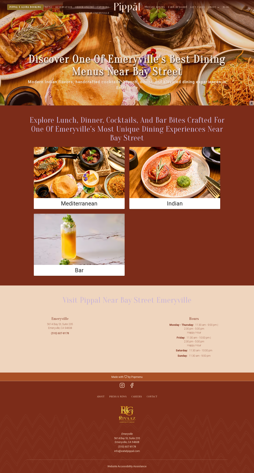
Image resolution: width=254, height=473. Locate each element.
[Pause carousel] (251, 103)
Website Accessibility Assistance (127, 466)
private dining (155, 7)
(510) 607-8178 (127, 446)
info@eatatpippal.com (127, 451)
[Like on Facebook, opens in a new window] (131, 386)
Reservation (63, 7)
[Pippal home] (127, 7)
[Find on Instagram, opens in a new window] (60, 340)
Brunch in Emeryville (94, 13)
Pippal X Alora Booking (25, 7)
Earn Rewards (177, 7)
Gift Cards (197, 7)
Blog (226, 7)
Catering (103, 7)
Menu (48, 7)
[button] (214, 7)
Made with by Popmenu (72, 377)
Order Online (84, 7)
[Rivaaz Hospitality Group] (127, 414)
